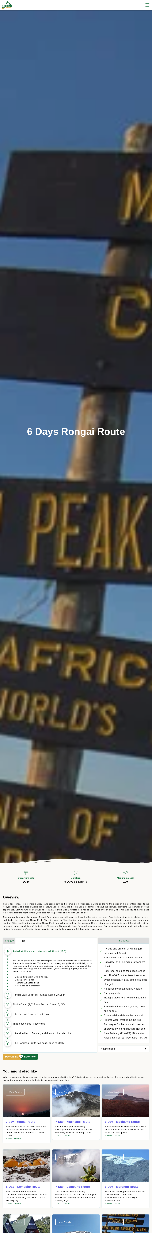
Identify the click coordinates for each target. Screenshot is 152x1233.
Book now (29, 1056)
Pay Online (11, 1056)
